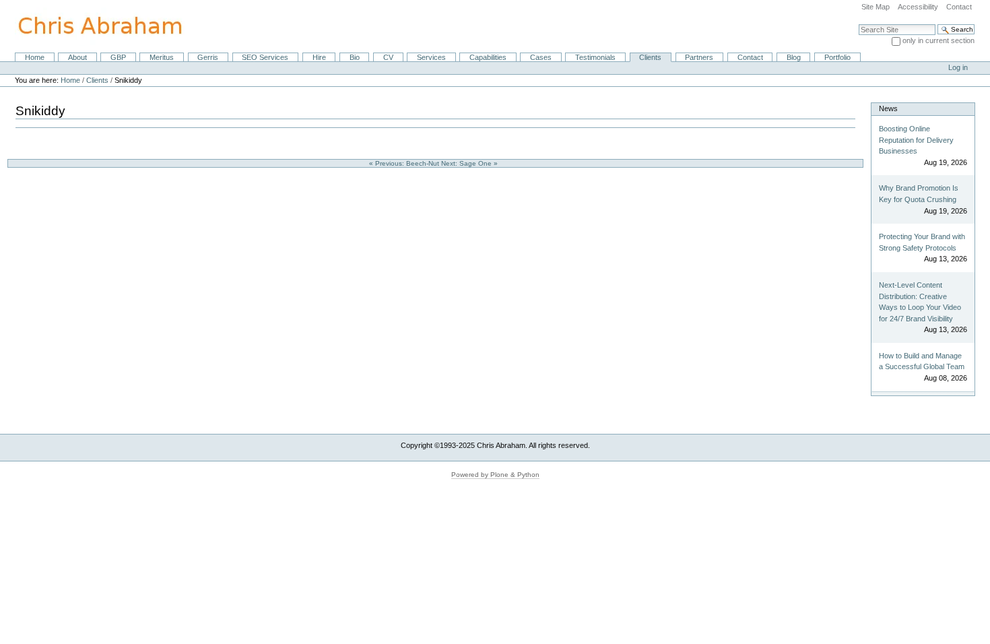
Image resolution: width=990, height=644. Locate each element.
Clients (650, 57)
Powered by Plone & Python (495, 474)
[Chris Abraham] (92, 26)
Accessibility (918, 7)
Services (431, 57)
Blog (794, 57)
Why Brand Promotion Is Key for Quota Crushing (918, 193)
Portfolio (837, 57)
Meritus (162, 57)
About (77, 57)
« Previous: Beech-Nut (405, 163)
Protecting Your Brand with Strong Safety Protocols (922, 242)
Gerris (207, 57)
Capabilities (487, 57)
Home (34, 57)
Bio (355, 57)
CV (388, 57)
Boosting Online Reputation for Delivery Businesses (916, 140)
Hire (319, 57)
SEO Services (265, 57)
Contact (959, 7)
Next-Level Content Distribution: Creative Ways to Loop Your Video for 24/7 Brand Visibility (920, 302)
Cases (541, 57)
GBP (118, 57)
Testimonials (595, 57)
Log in (958, 67)
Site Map (875, 7)
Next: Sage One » (470, 163)
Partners (699, 57)
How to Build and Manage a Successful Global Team (921, 361)
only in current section (938, 40)
